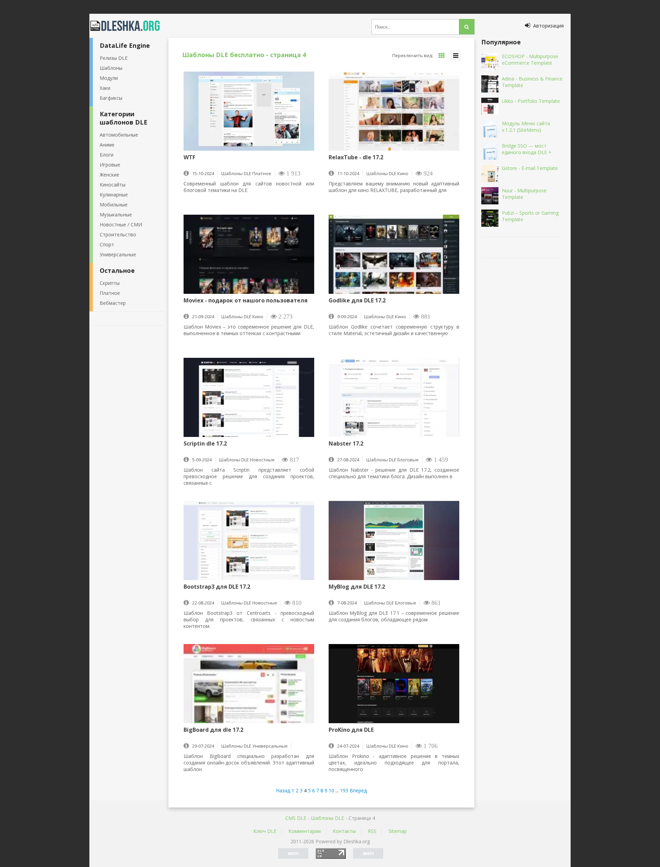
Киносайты (112, 184)
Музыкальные (116, 214)
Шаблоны (111, 68)
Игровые (110, 164)
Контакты (344, 831)
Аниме (107, 144)
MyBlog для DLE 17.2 (357, 587)
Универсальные (118, 254)
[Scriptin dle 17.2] (249, 397)
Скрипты (110, 283)
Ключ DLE (264, 831)
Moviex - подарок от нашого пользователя (246, 300)
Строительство (118, 234)
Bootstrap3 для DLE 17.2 (217, 587)
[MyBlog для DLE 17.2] (394, 540)
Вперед (358, 790)
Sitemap (397, 831)
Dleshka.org (128, 26)
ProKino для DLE (351, 730)
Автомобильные (119, 134)
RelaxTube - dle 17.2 (356, 157)
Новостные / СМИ (121, 224)
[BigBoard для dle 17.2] (249, 683)
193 (344, 790)
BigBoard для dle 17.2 (213, 730)
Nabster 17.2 (346, 443)
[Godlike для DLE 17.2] (394, 254)
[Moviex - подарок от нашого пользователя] (249, 254)
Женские (109, 174)
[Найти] (466, 26)
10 (331, 790)
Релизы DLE (114, 58)
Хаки (105, 88)
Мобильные (114, 204)
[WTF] (249, 111)
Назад (283, 790)
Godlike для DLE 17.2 (357, 300)
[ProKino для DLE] (394, 683)
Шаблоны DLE (327, 818)
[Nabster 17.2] (394, 397)
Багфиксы (111, 98)
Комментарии (304, 831)
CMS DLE (295, 818)
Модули (109, 78)
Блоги (106, 154)
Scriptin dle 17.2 (205, 443)
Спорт (107, 244)
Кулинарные (114, 194)
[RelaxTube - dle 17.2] (394, 111)
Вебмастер (113, 303)
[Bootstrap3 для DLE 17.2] (249, 540)
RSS (372, 831)
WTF (189, 157)
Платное (110, 293)
